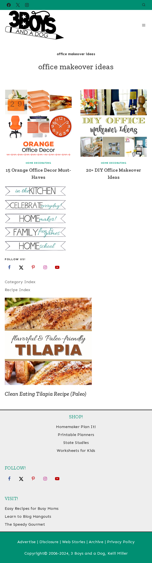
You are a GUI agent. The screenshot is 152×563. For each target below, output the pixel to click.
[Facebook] (9, 5)
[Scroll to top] (142, 547)
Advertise (26, 541)
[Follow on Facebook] (9, 267)
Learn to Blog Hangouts (28, 516)
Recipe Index (17, 289)
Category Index (20, 281)
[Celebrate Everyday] (76, 205)
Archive (96, 541)
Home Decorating (38, 163)
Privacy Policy (121, 541)
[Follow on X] (21, 267)
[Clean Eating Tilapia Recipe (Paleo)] (76, 341)
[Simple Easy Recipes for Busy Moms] (76, 191)
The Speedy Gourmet (25, 524)
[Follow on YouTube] (57, 267)
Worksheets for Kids (76, 450)
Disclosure (49, 541)
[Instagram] (27, 5)
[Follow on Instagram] (45, 267)
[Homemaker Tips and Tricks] (76, 219)
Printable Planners (76, 434)
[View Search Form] (143, 5)
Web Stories (73, 541)
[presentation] (38, 123)
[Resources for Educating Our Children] (76, 246)
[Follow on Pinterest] (33, 267)
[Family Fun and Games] (76, 233)
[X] (18, 5)
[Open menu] (143, 25)
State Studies (76, 442)
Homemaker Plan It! (76, 426)
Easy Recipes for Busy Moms (31, 508)
